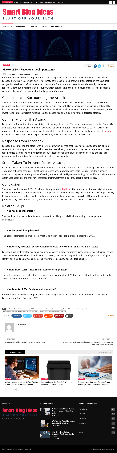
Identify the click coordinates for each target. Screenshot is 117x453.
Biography (82, 423)
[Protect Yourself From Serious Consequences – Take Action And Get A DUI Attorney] (45, 411)
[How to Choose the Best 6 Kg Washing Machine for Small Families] (58, 368)
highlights (67, 189)
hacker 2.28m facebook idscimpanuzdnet (76, 309)
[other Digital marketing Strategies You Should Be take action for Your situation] (45, 434)
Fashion (45, 26)
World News (83, 409)
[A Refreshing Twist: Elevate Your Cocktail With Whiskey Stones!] (45, 423)
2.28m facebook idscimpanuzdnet (18, 309)
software (108, 131)
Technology (20, 26)
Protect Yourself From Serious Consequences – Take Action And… (63, 411)
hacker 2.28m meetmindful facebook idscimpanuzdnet (20, 312)
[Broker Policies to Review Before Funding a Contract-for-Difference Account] (22, 368)
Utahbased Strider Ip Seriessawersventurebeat (25, 342)
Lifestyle (33, 26)
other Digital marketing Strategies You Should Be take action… (63, 434)
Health (81, 432)
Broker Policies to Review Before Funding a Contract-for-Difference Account (38, 2)
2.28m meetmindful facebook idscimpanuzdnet (46, 309)
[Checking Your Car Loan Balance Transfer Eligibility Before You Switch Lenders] (95, 368)
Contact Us (55, 26)
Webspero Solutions (108, 449)
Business (6, 26)
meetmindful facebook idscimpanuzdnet (53, 312)
